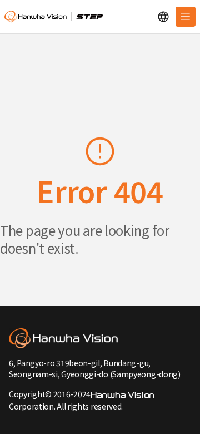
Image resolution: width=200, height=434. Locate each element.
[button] (163, 17)
